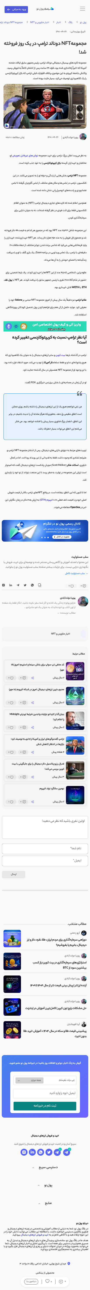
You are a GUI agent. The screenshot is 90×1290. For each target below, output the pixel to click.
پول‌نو (48, 1185)
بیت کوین (60, 355)
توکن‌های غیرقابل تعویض (25, 156)
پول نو (83, 23)
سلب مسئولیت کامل (76, 573)
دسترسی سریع (48, 1167)
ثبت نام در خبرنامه (45, 1106)
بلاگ (70, 23)
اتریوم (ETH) (46, 500)
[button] (48, 537)
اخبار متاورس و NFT (39, 23)
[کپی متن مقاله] (39, 585)
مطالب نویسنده (66, 613)
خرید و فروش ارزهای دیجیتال (35, 1235)
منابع (48, 1203)
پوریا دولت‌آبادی (68, 598)
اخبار (59, 23)
